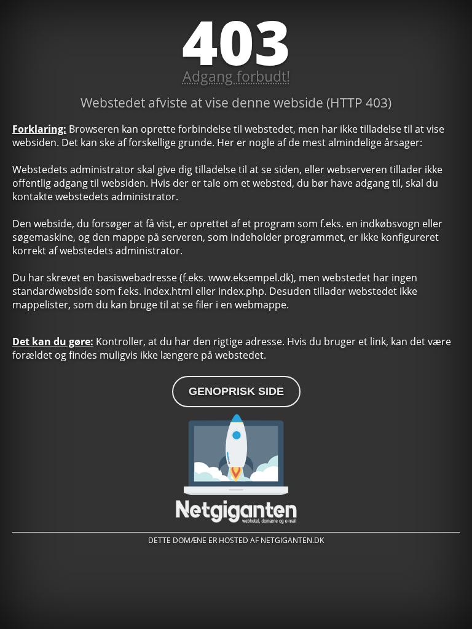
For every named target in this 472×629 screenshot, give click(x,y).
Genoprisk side (236, 391)
